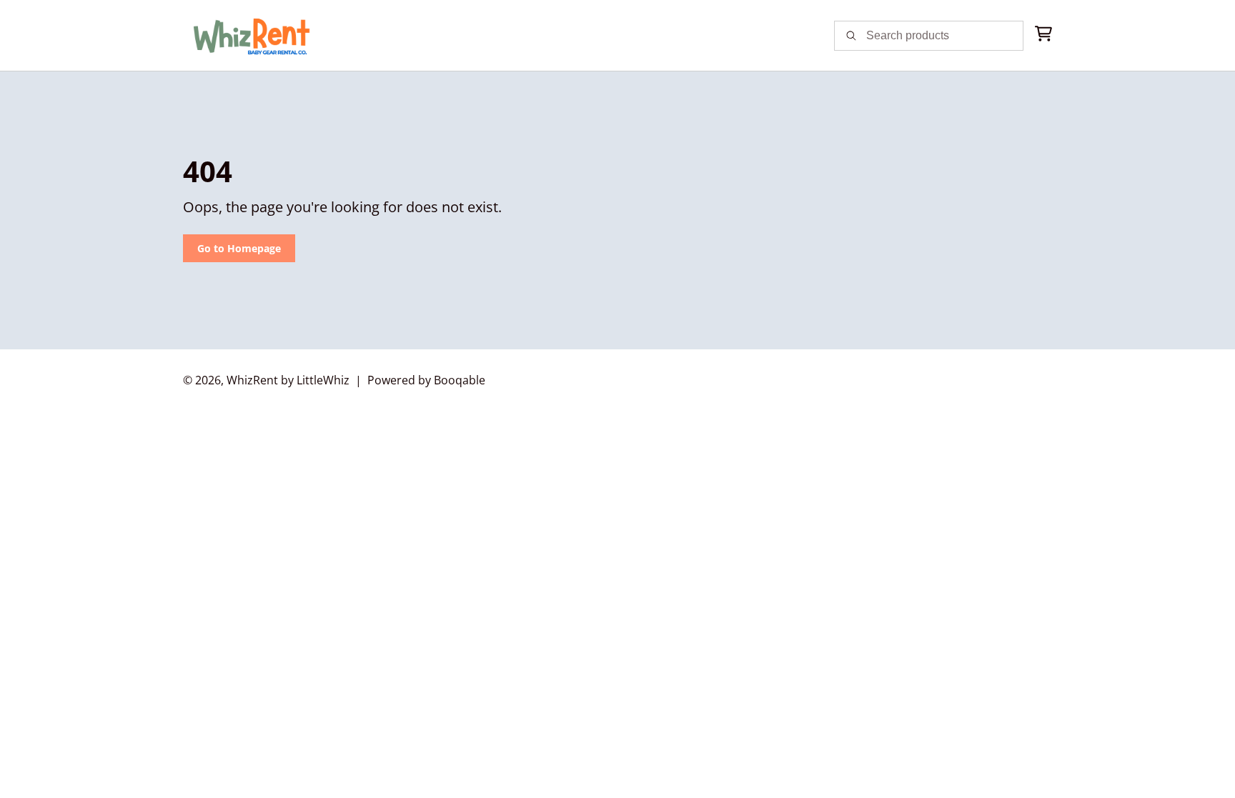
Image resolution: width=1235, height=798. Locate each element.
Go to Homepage (239, 248)
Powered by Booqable (426, 380)
